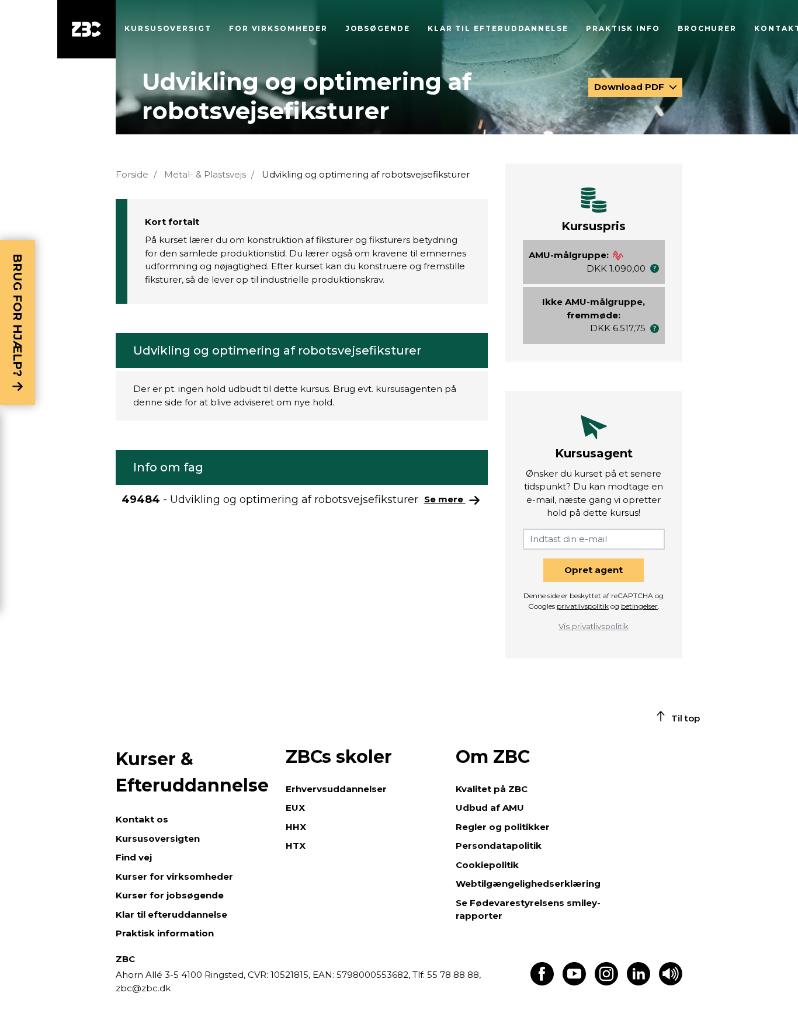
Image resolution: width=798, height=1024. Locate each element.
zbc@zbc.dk (143, 988)
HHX (296, 826)
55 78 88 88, (453, 974)
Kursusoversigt (167, 28)
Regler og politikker (503, 826)
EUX (295, 807)
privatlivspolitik (583, 606)
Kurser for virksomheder (174, 876)
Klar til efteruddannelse (171, 914)
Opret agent (593, 569)
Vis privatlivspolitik (593, 626)
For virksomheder (278, 28)
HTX (296, 845)
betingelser (639, 606)
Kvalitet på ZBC (492, 788)
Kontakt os (142, 819)
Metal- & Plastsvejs (205, 174)
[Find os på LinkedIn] (638, 982)
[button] (654, 268)
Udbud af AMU (490, 807)
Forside (132, 174)
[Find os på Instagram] (606, 982)
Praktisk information (165, 933)
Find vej (134, 857)
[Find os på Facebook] (542, 982)
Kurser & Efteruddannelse (192, 772)
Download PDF (630, 86)
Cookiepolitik (487, 864)
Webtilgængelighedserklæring (528, 883)
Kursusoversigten (158, 838)
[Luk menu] (86, 29)
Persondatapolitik (499, 845)
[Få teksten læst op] (670, 982)
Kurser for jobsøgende (170, 895)
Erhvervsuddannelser (336, 788)
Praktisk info (623, 28)
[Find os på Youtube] (574, 982)
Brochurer (707, 28)
